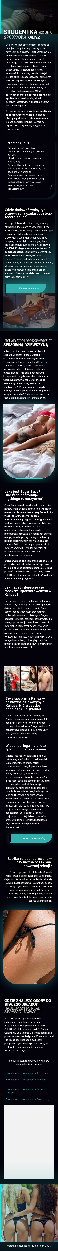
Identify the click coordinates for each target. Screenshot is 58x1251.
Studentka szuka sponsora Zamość (26, 1079)
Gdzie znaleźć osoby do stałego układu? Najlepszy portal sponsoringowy (24, 185)
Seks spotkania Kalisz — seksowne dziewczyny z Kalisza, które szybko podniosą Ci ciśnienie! (26, 168)
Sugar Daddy (43, 362)
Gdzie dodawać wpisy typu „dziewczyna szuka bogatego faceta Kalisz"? (27, 151)
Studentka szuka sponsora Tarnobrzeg (28, 1099)
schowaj (25, 142)
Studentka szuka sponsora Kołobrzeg (27, 1072)
